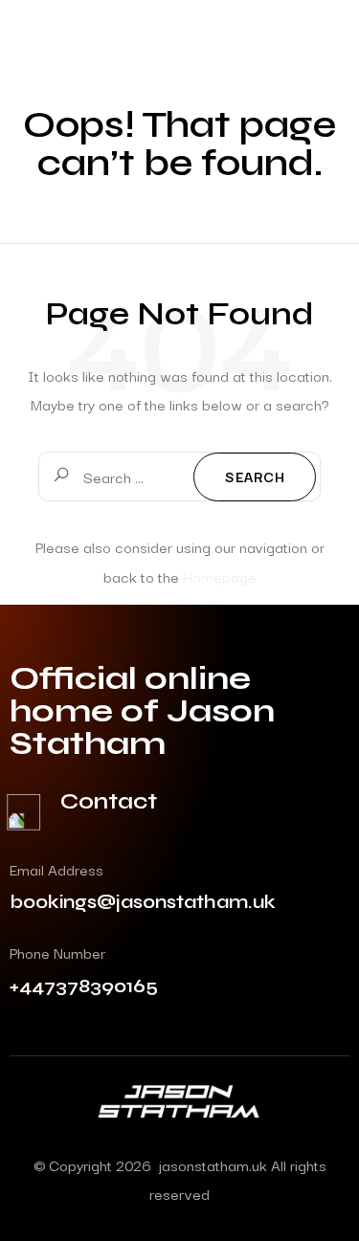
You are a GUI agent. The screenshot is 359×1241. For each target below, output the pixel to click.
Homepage (220, 576)
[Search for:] (179, 476)
